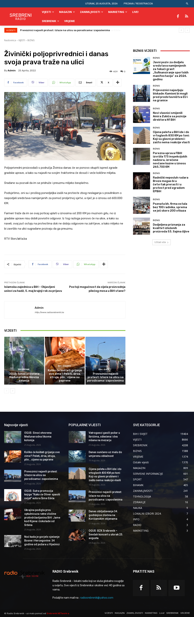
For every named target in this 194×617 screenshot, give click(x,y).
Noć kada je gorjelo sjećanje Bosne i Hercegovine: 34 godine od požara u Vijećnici (42, 540)
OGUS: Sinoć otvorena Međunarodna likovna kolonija (24, 377)
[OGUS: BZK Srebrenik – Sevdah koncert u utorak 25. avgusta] (77, 535)
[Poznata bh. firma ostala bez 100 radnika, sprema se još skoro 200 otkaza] (141, 205)
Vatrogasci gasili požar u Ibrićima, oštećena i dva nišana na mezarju (104, 436)
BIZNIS (30, 40)
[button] (187, 4)
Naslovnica (10, 40)
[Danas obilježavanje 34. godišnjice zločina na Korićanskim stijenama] (77, 516)
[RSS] (186, 16)
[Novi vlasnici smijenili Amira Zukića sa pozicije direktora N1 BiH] (141, 114)
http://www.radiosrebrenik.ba (49, 312)
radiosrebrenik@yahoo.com (96, 597)
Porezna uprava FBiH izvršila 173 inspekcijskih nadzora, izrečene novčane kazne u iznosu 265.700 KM (170, 159)
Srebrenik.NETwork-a (58, 613)
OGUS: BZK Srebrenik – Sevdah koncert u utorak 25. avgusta (106, 534)
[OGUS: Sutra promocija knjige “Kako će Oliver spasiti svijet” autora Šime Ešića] (12, 495)
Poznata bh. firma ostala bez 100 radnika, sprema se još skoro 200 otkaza (170, 207)
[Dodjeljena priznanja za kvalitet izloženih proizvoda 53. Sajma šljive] (141, 226)
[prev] (181, 30)
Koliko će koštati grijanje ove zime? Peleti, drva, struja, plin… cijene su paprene (65, 375)
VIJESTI (21, 40)
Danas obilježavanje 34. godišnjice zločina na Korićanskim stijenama (103, 515)
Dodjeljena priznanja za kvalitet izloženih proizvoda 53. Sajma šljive (171, 228)
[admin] (19, 310)
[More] (118, 82)
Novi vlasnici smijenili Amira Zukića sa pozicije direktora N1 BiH (169, 116)
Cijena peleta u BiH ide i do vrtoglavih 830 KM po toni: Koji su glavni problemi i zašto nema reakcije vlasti (171, 137)
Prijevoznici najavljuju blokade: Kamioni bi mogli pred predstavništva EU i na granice (170, 95)
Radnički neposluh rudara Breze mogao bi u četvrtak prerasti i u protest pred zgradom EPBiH (170, 184)
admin (12, 70)
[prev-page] (6, 390)
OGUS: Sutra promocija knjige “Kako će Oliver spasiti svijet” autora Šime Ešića (68, 30)
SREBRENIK (24, 369)
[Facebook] (177, 16)
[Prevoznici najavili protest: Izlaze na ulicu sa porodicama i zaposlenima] (105, 361)
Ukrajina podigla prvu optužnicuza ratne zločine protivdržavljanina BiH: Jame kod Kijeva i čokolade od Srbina (42, 517)
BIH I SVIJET (64, 366)
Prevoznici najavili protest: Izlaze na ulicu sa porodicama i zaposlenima (105, 377)
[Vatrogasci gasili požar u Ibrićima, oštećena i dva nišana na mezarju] (77, 437)
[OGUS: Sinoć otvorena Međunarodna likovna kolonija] (24, 361)
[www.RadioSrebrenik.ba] (24, 574)
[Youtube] (177, 588)
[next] (187, 30)
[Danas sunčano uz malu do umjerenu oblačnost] (77, 456)
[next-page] (12, 390)
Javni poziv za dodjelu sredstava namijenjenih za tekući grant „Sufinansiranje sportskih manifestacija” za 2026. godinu (171, 71)
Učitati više (160, 242)
